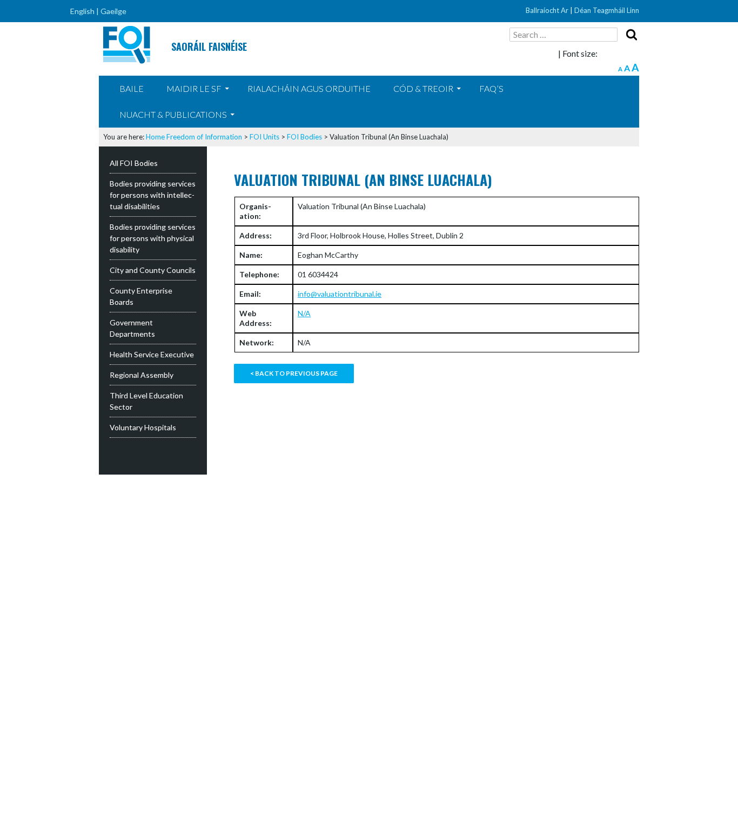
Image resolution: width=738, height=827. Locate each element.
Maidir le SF (194, 88)
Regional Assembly (141, 374)
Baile (131, 88)
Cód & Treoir (423, 88)
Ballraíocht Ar (547, 10)
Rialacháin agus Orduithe (309, 88)
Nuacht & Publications (173, 114)
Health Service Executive (152, 354)
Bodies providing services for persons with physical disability (153, 238)
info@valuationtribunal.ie (339, 293)
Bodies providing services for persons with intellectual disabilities (153, 195)
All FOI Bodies (134, 163)
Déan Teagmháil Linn (606, 10)
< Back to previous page (294, 373)
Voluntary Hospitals (143, 427)
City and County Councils (153, 270)
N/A (304, 313)
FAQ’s (491, 88)
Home (155, 136)
